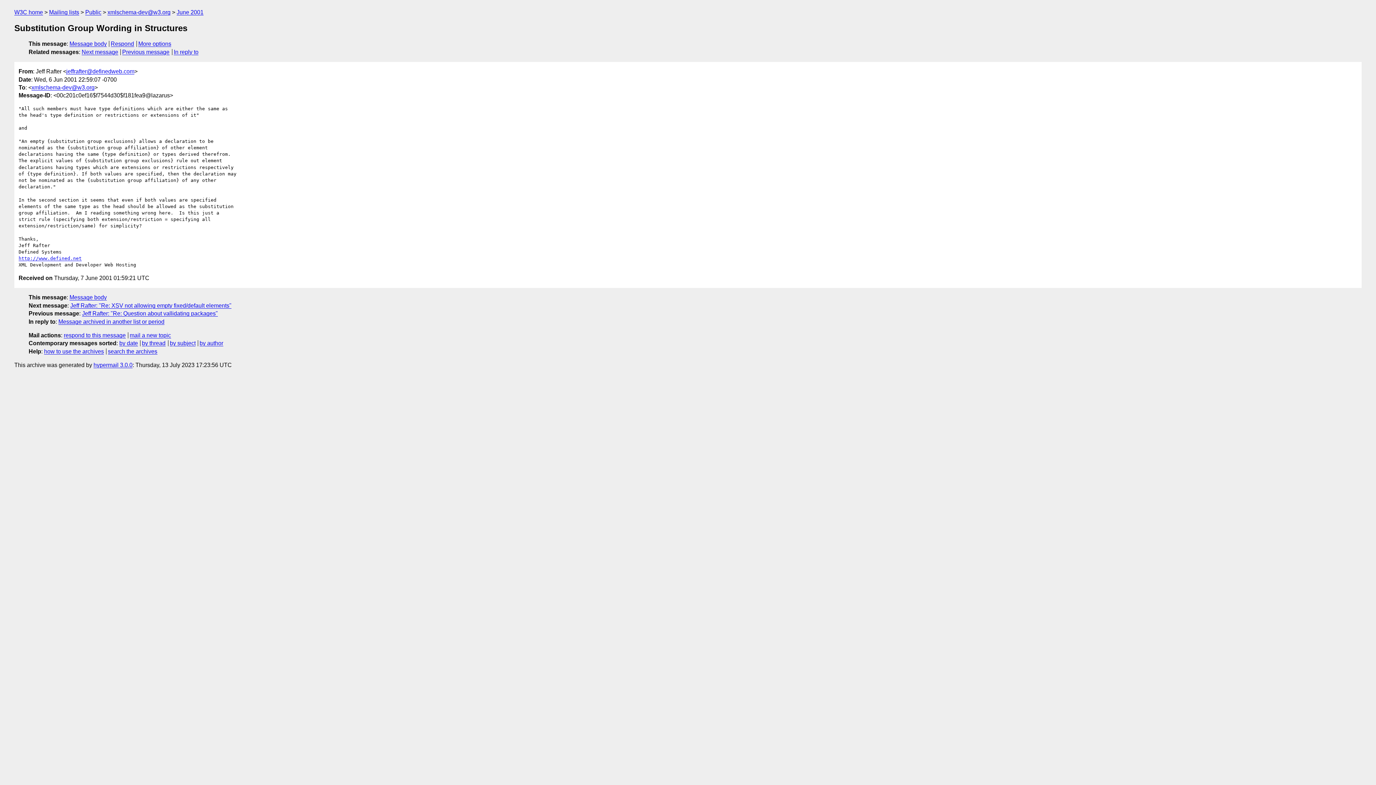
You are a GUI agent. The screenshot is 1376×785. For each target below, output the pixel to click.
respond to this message (95, 335)
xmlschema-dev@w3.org (139, 12)
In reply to (186, 52)
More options (154, 44)
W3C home (28, 12)
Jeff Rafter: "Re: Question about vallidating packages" (150, 313)
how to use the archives (74, 351)
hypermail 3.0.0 (113, 365)
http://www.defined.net (50, 258)
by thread (154, 343)
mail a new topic (150, 335)
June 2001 (190, 12)
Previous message (145, 52)
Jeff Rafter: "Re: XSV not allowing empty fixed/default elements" (150, 306)
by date (128, 343)
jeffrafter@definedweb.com (100, 71)
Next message (100, 52)
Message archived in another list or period (111, 322)
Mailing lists (64, 12)
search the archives (132, 351)
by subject (183, 343)
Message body (88, 44)
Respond (122, 44)
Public (93, 12)
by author (211, 343)
